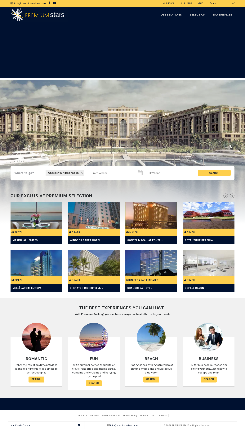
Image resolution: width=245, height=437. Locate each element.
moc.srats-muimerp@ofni (30, 3)
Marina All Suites (25, 240)
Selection (197, 14)
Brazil (18, 232)
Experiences (223, 14)
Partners (94, 415)
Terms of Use (147, 415)
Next (232, 195)
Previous (225, 195)
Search (36, 379)
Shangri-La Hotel (139, 288)
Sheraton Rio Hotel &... (86, 288)
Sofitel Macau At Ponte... (145, 240)
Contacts (162, 415)
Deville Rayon (195, 288)
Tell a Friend (186, 3)
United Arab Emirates (143, 280)
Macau (133, 232)
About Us (82, 415)
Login (200, 3)
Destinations (171, 14)
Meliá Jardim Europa (26, 288)
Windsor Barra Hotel (85, 240)
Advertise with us (111, 415)
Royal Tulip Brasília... (200, 240)
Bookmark (168, 3)
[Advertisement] (122, 51)
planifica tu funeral (20, 425)
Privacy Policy (130, 415)
